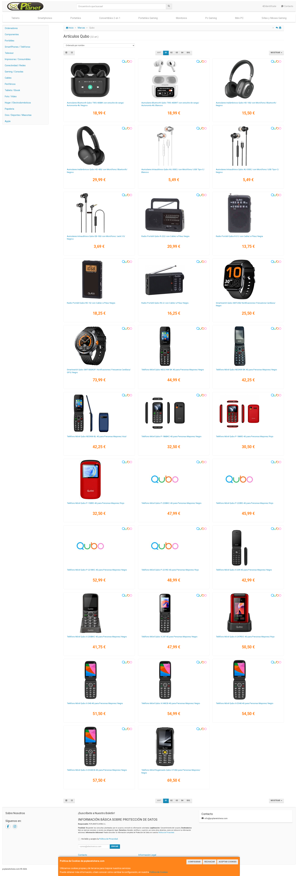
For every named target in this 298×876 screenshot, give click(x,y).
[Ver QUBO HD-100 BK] (248, 79)
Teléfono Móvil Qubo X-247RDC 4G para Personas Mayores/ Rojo (245, 636)
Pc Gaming (211, 18)
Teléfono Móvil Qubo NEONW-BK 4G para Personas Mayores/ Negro (246, 369)
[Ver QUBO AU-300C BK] (248, 146)
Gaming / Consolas (14, 71)
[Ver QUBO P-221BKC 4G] (99, 546)
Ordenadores (11, 28)
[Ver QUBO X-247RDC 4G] (248, 613)
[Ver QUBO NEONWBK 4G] (248, 346)
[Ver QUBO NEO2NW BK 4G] (174, 346)
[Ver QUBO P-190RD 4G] (99, 479)
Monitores (181, 18)
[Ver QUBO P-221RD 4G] (174, 546)
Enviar (114, 846)
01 (166, 52)
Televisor (9, 53)
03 (177, 52)
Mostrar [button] (276, 52)
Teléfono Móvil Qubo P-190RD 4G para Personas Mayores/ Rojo (95, 503)
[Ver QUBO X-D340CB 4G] (99, 746)
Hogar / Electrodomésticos (18, 102)
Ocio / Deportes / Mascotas (18, 115)
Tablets (15, 18)
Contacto (288, 6)
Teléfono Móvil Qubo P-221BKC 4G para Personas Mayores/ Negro (97, 570)
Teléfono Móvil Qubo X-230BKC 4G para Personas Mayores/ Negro (97, 636)
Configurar (194, 862)
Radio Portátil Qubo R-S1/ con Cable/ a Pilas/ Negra (239, 236)
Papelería (9, 109)
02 (171, 52)
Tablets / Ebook (12, 90)
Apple (8, 121)
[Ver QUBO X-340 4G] (99, 680)
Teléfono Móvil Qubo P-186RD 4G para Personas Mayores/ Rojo (244, 436)
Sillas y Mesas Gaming (274, 18)
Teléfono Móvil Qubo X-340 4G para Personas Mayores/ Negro (95, 703)
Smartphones (45, 18)
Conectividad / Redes (15, 65)
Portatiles (75, 18)
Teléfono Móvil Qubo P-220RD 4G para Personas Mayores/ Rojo (244, 503)
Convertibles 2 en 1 (109, 18)
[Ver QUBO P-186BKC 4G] (174, 413)
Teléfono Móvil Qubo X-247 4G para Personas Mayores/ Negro (169, 636)
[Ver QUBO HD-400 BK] (99, 146)
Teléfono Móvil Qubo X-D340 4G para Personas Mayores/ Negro (244, 703)
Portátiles (9, 40)
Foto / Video (11, 96)
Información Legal (147, 855)
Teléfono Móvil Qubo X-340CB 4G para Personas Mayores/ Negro (170, 703)
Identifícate (270, 6)
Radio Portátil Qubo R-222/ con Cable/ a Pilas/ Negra (165, 236)
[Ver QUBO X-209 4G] (248, 546)
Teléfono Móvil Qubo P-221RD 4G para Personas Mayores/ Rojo (170, 570)
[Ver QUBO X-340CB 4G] (174, 680)
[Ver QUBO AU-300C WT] (174, 146)
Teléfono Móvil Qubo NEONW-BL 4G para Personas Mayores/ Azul (96, 436)
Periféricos (10, 84)
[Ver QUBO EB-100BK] (99, 213)
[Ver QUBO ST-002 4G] (174, 746)
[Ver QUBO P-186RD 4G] (248, 413)
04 (182, 52)
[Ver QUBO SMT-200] (248, 279)
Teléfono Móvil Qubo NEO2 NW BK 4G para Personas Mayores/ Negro (172, 369)
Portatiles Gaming (148, 18)
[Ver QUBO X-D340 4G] (248, 680)
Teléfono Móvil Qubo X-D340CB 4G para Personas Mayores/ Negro (97, 770)
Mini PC (239, 18)
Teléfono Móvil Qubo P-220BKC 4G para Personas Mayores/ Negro (171, 503)
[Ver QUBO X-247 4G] (174, 613)
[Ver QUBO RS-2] (174, 279)
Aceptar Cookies (227, 862)
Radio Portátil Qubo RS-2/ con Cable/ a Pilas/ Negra (164, 303)
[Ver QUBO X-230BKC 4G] (99, 613)
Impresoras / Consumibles (18, 59)
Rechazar (209, 862)
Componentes (12, 34)
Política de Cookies (158, 872)
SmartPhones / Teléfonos (17, 47)
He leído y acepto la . (99, 839)
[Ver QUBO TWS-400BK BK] (99, 79)
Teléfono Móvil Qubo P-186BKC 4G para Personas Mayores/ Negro (171, 436)
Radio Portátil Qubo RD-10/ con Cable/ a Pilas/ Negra (91, 303)
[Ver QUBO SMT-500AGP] (99, 346)
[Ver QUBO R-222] (174, 213)
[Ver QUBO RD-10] (99, 279)
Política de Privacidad (166, 832)
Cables (8, 78)
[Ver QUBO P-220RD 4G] (248, 479)
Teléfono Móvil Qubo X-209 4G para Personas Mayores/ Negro (244, 570)
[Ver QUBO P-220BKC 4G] (174, 479)
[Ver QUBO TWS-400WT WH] (174, 79)
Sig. (188, 52)
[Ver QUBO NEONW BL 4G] (99, 413)
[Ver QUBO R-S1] (248, 213)
